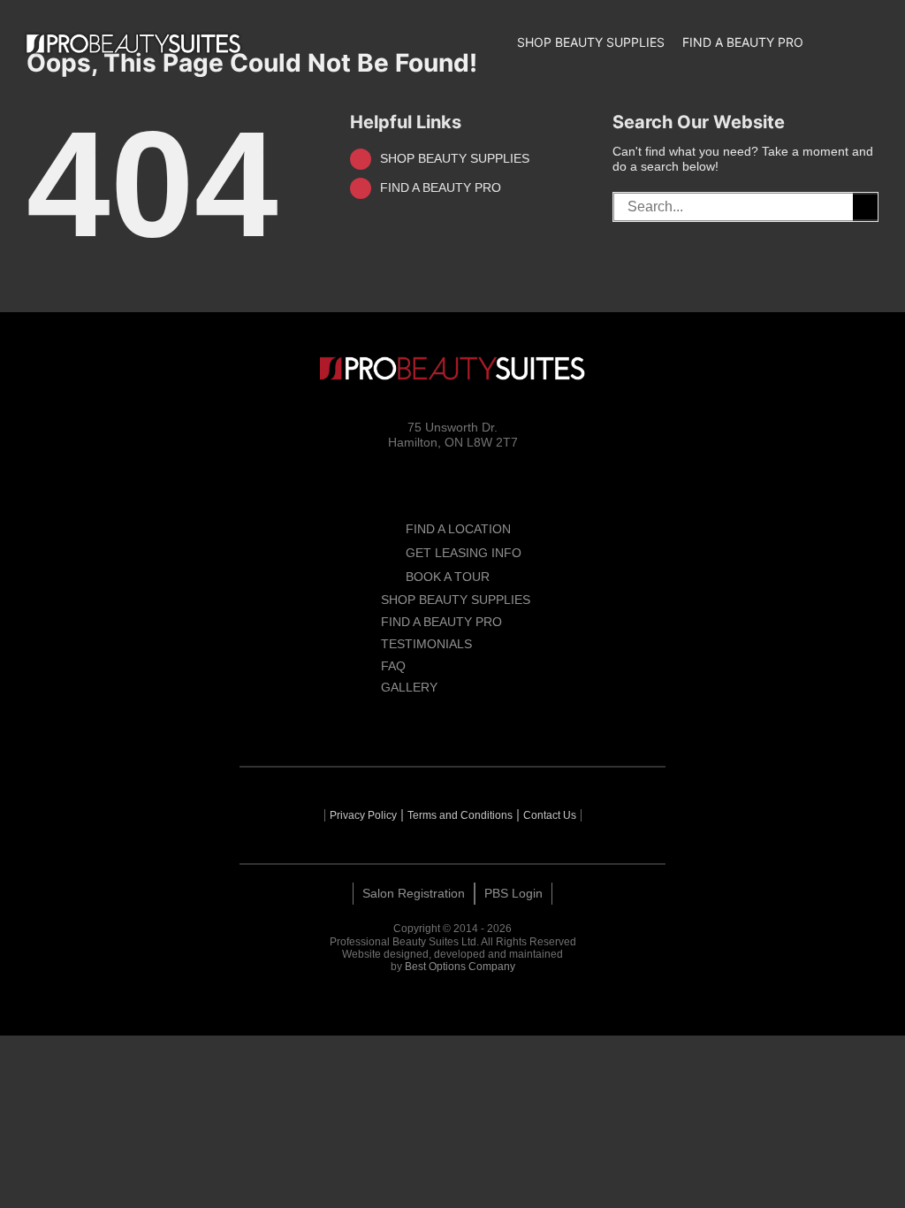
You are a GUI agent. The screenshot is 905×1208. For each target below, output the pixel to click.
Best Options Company (460, 966)
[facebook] (388, 721)
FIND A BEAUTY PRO (440, 187)
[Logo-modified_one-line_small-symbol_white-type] (452, 368)
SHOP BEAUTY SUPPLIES (454, 158)
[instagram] (420, 721)
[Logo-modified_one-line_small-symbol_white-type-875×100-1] (133, 44)
